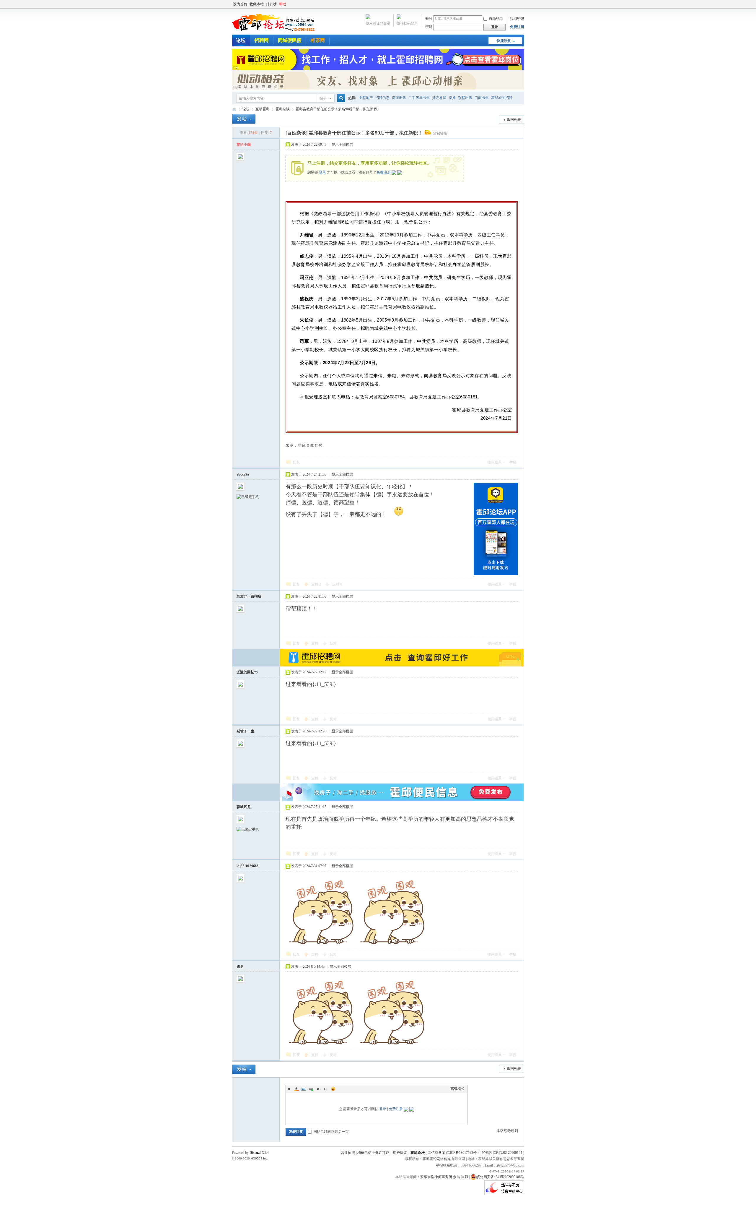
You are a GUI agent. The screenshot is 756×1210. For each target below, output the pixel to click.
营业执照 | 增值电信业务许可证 (365, 1153)
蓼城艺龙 (244, 807)
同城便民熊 (290, 40)
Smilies (333, 1089)
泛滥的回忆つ (247, 672)
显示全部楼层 (342, 144)
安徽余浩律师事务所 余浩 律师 (444, 1177)
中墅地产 (366, 98)
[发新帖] (243, 119)
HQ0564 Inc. (259, 1158)
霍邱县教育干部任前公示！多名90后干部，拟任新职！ (338, 109)
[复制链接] (440, 133)
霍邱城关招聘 (501, 98)
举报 (512, 462)
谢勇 (240, 966)
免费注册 (517, 27)
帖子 (323, 98)
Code (326, 1089)
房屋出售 (399, 98)
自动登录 (496, 19)
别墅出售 (465, 98)
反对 (337, 584)
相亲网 (318, 40)
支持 (316, 584)
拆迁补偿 (439, 98)
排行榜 (271, 4)
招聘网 (262, 40)
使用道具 (495, 462)
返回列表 (514, 120)
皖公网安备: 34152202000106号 (500, 1177)
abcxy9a (243, 474)
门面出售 (482, 98)
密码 (428, 27)
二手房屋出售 (419, 98)
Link (311, 1089)
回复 (296, 462)
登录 (322, 172)
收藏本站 (257, 4)
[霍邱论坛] (273, 31)
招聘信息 (382, 98)
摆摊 (452, 98)
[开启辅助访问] (522, 4)
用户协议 (400, 1153)
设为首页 (240, 4)
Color (296, 1089)
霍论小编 (244, 144)
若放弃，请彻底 (249, 596)
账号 (428, 19)
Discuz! (255, 1153)
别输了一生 (245, 731)
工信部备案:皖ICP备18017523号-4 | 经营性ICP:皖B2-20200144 (475, 1153)
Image (304, 1089)
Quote (318, 1089)
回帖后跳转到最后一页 (331, 1132)
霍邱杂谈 (283, 109)
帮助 (282, 4)
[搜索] (340, 98)
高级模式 (457, 1089)
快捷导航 (504, 41)
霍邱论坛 (234, 109)
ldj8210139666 (247, 866)
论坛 (240, 40)
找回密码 (517, 19)
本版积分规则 (507, 1131)
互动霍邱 (262, 109)
